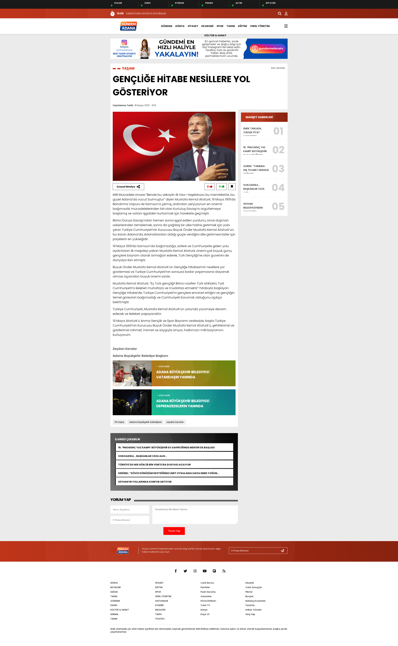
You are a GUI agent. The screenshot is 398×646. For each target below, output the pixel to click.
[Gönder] (283, 550)
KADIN (113, 605)
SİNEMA (114, 614)
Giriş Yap (250, 614)
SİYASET (193, 26)
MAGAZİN (160, 609)
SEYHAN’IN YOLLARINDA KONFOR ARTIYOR (145, 481)
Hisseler (249, 582)
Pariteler (205, 587)
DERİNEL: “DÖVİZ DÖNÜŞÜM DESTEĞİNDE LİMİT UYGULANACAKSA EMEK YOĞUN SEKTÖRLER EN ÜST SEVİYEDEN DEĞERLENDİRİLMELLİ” (167, 472)
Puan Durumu (208, 591)
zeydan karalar (175, 422)
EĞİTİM (242, 26)
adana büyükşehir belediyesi (145, 422)
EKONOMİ (207, 26)
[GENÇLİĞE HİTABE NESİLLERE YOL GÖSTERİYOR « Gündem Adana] (128, 26)
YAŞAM (128, 68)
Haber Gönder (253, 609)
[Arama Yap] (278, 13)
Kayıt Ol (205, 614)
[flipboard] (214, 571)
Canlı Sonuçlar (253, 587)
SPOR (220, 26)
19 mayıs (119, 422)
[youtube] (204, 571)
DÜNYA (180, 26)
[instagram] (195, 571)
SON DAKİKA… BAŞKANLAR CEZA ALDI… (142, 455)
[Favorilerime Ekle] (232, 186)
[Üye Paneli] (284, 13)
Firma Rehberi (208, 600)
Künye (204, 609)
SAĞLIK (114, 591)
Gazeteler (206, 596)
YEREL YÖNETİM (260, 26)
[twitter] (185, 571)
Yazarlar (250, 605)
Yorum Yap (174, 531)
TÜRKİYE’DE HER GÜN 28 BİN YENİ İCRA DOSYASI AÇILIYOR (154, 464)
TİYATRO (160, 618)
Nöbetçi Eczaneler (255, 600)
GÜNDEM (166, 26)
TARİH (158, 614)
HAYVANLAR (161, 600)
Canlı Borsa (207, 582)
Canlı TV (205, 605)
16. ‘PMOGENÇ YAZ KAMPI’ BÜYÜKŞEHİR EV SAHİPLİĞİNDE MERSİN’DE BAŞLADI (166, 447)
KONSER (159, 605)
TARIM (231, 26)
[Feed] (224, 571)
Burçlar (249, 596)
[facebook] (175, 571)
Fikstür (249, 591)
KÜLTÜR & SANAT (215, 35)
